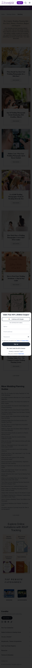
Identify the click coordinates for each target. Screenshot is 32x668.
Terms (18, 340)
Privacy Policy (25, 340)
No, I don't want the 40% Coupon (16, 348)
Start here (21, 353)
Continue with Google (17, 319)
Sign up (16, 344)
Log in (21, 351)
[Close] (29, 314)
